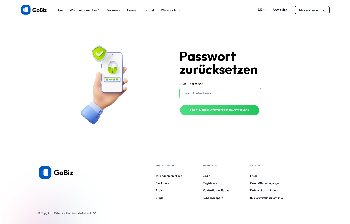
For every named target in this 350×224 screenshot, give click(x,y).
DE (260, 9)
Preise (131, 10)
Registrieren (211, 183)
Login (206, 176)
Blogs (159, 198)
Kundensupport (213, 198)
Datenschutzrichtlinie (264, 190)
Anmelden (280, 9)
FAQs (253, 176)
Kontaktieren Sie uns (216, 190)
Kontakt (148, 10)
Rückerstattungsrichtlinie (266, 198)
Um (60, 10)
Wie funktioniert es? (84, 10)
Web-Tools (168, 10)
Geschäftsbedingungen (265, 183)
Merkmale (113, 10)
